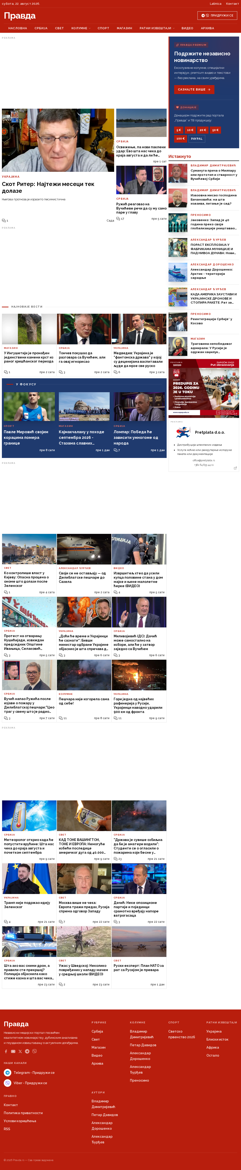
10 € (190, 130)
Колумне (79, 28)
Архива (207, 28)
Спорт (103, 28)
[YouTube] (13, 1051)
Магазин (124, 28)
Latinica (215, 3)
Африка (212, 1047)
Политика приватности (23, 1113)
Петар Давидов (143, 1045)
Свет (59, 28)
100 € (181, 138)
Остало (212, 1055)
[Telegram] (27, 1051)
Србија (41, 28)
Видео (187, 28)
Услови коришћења (20, 1121)
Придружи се (222, 15)
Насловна (17, 28)
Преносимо (139, 1080)
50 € (215, 130)
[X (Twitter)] (20, 1051)
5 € (179, 130)
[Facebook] (6, 1051)
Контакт (232, 3)
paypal (197, 138)
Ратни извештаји (155, 28)
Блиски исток (217, 1039)
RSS (7, 1129)
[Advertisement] (84, 74)
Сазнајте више (191, 89)
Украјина (214, 1031)
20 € (203, 130)
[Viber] (34, 1051)
